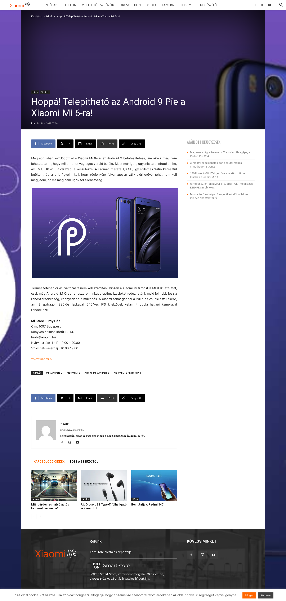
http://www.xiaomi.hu (72, 429)
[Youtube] (269, 5)
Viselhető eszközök (98, 5)
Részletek (265, 595)
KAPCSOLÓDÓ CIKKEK (49, 461)
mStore (99, 552)
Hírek (49, 16)
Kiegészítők (209, 5)
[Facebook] (255, 5)
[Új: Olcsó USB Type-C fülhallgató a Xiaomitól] (104, 485)
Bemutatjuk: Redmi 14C (147, 504)
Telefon (69, 5)
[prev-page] (33, 516)
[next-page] (40, 516)
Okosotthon (130, 5)
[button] (281, 5)
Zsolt (40, 123)
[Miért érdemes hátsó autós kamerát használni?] (54, 485)
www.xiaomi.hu (42, 359)
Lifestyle (187, 5)
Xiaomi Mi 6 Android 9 (97, 372)
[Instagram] (262, 5)
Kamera (168, 5)
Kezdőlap (49, 5)
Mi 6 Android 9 (54, 372)
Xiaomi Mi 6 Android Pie (127, 372)
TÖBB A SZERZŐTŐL (84, 461)
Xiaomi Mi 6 (73, 372)
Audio (151, 5)
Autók (35, 499)
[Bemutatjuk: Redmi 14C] (154, 485)
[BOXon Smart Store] (110, 570)
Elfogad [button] (249, 595)
